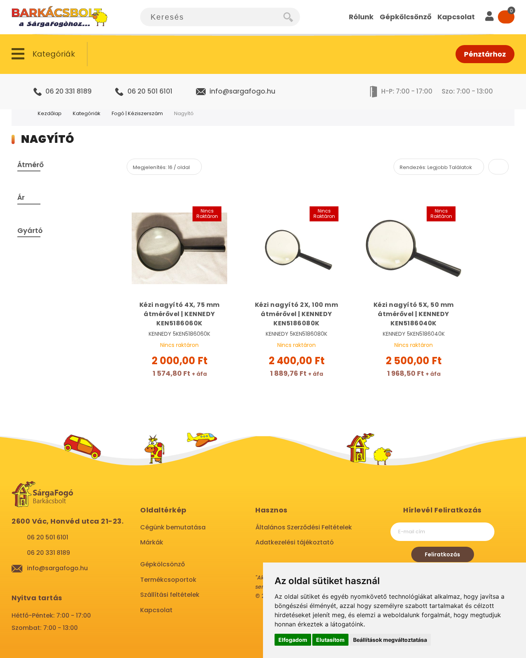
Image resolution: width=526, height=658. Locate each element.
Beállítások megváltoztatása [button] (390, 639)
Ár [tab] (21, 197)
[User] (489, 17)
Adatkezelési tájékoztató (294, 542)
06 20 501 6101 (150, 91)
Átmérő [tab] (30, 164)
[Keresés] (291, 17)
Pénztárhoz (485, 54)
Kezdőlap (50, 113)
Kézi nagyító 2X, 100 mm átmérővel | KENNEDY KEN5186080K (296, 314)
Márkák (151, 542)
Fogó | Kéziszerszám (137, 113)
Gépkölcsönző (162, 564)
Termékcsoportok (168, 579)
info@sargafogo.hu (242, 91)
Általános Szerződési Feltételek (303, 527)
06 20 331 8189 (68, 91)
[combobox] (211, 17)
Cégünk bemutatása (173, 527)
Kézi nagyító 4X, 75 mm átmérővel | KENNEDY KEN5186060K (179, 314)
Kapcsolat (156, 610)
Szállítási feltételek (169, 594)
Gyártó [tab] (30, 230)
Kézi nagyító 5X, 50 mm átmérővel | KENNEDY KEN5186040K (414, 314)
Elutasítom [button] (330, 639)
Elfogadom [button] (292, 639)
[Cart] (506, 16)
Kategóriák (87, 113)
